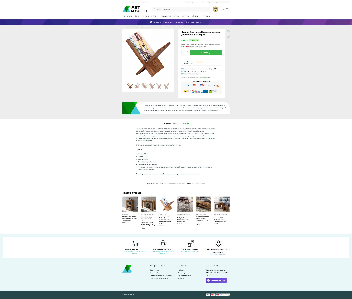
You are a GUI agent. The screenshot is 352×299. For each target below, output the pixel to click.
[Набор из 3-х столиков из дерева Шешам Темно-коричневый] (222, 204)
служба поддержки (205, 77)
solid (199, 183)
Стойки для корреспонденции (140, 27)
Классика (144, 214)
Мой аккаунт (182, 270)
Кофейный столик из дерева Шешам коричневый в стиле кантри (202, 219)
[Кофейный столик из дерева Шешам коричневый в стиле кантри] (203, 204)
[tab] (167, 122)
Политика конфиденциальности (161, 276)
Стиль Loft (144, 219)
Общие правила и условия (159, 278)
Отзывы (183, 123)
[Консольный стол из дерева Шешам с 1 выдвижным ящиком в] (148, 204)
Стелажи (125, 214)
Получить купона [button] (218, 280)
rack (193, 183)
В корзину (205, 53)
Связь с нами (154, 270)
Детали (175, 123)
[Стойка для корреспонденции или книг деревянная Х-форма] (167, 204)
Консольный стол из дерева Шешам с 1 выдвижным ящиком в (148, 224)
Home (124, 27)
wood (203, 183)
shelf (196, 183)
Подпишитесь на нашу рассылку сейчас (176, 22)
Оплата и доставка (184, 273)
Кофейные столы (201, 214)
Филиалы (181, 278)
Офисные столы (150, 217)
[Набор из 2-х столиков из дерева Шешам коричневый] (185, 204)
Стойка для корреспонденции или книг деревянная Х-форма (166, 220)
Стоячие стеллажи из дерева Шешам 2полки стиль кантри (129, 218)
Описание (167, 123)
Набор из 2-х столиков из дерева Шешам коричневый (184, 219)
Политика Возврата (157, 273)
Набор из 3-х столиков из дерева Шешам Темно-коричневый (221, 219)
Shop (128, 27)
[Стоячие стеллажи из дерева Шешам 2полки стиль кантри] (130, 204)
